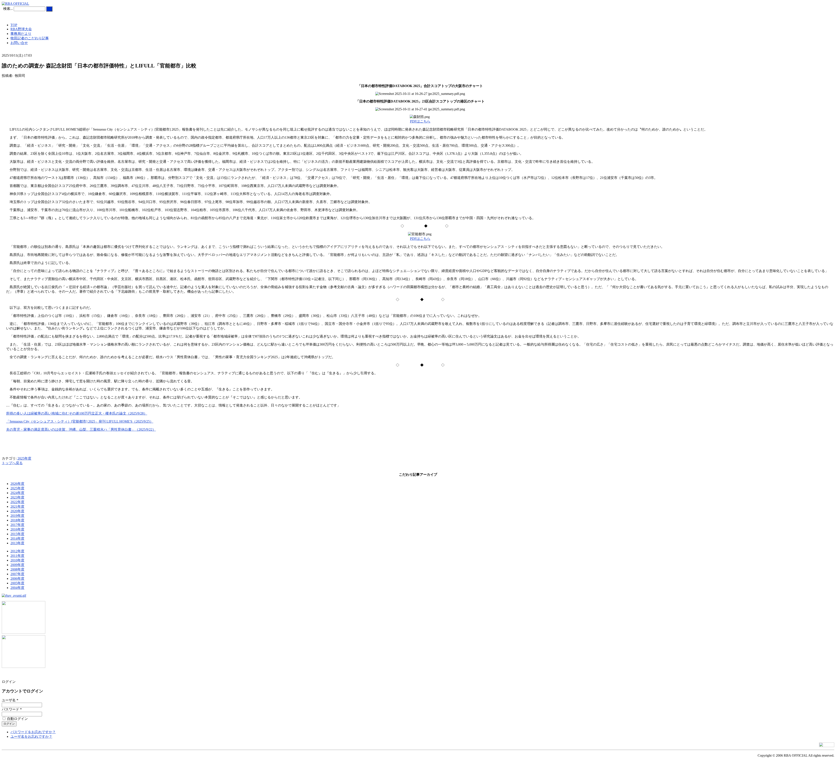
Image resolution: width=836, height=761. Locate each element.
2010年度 (17, 560)
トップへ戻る (12, 463)
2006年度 (17, 578)
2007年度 (17, 574)
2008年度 (17, 569)
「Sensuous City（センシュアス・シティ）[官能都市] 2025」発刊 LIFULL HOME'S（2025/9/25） (79, 421)
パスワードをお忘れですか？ (33, 732)
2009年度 (17, 565)
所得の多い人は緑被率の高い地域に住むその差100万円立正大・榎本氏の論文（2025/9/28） (76, 413)
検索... (8, 8)
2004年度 (17, 588)
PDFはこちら (420, 121)
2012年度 (17, 551)
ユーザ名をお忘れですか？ (31, 736)
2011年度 (17, 556)
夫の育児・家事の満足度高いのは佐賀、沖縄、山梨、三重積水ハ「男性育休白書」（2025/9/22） (81, 429)
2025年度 (24, 458)
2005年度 (17, 583)
